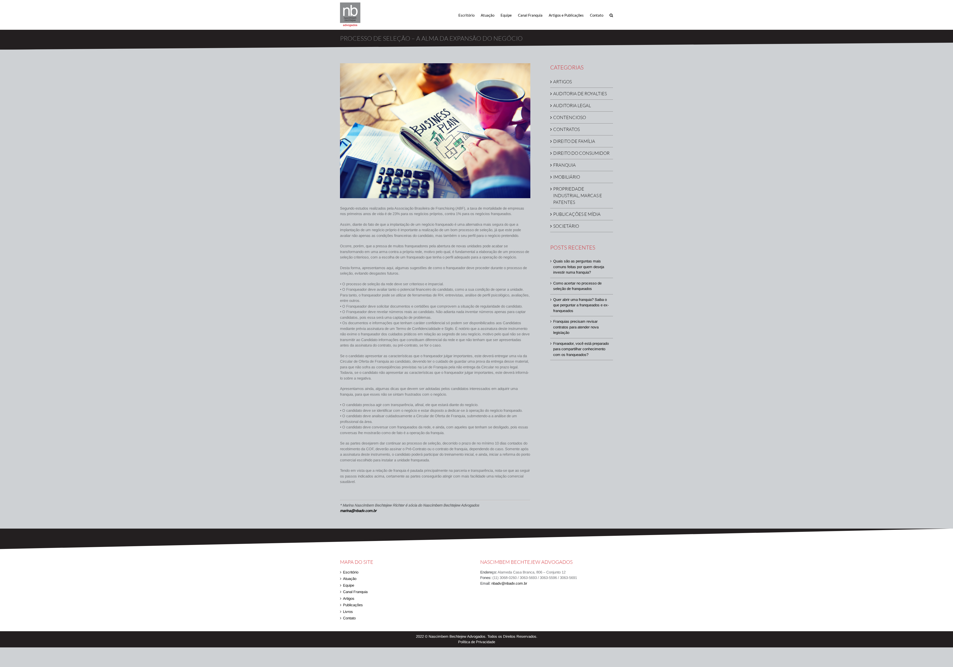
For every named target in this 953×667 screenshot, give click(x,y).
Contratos (566, 129)
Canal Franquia (355, 592)
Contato (349, 618)
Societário (566, 226)
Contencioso (569, 117)
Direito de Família (574, 141)
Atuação (349, 578)
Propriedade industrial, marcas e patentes (577, 195)
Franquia (564, 165)
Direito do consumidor (581, 153)
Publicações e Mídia (577, 214)
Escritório (350, 572)
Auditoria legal (572, 105)
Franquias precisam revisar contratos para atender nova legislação (576, 327)
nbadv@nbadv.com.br (509, 583)
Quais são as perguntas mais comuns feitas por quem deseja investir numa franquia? (578, 266)
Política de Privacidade (476, 642)
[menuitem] (469, 15)
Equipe (348, 585)
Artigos (562, 81)
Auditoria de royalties (580, 93)
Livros (348, 611)
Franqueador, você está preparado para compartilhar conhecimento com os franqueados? (581, 349)
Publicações (353, 605)
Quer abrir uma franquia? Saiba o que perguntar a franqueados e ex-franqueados (581, 305)
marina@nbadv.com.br (358, 510)
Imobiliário (566, 177)
